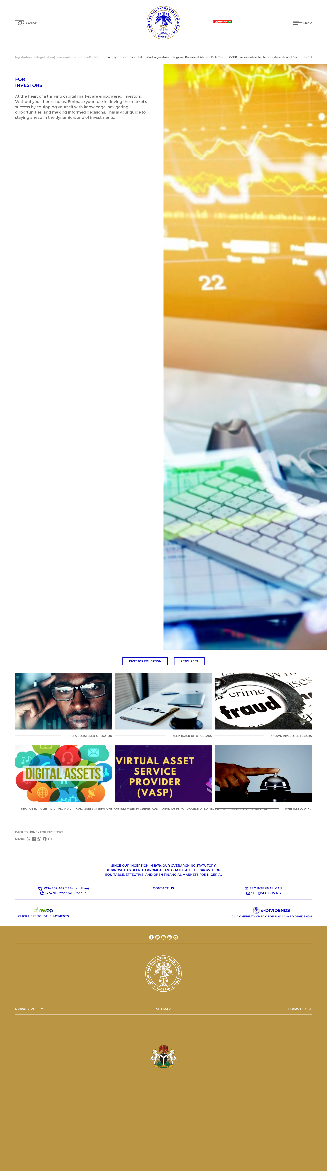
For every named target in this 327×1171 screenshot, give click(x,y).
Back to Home (26, 832)
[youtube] (175, 937)
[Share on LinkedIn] (34, 839)
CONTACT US (163, 888)
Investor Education (145, 661)
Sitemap (163, 1009)
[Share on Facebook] (45, 839)
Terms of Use (300, 1009)
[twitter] (157, 937)
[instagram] (163, 937)
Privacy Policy (29, 1009)
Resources (189, 661)
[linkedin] (169, 937)
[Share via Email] (50, 839)
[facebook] (151, 937)
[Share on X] (29, 839)
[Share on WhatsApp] (39, 839)
